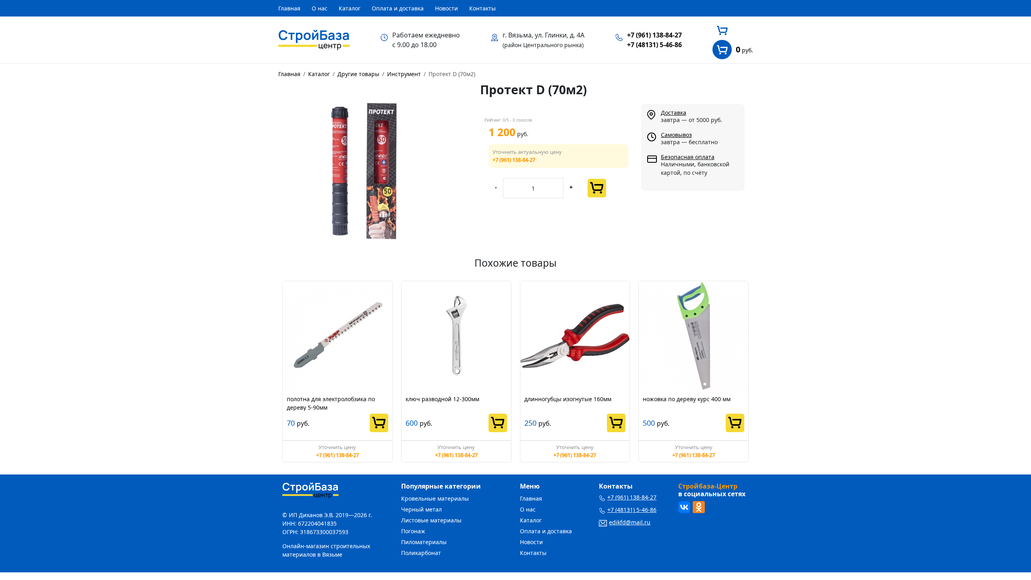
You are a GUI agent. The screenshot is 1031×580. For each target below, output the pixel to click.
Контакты (482, 8)
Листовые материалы (431, 520)
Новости (446, 8)
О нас (319, 8)
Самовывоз (676, 135)
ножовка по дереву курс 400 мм (687, 399)
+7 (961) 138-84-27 (654, 35)
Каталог (349, 8)
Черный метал (421, 509)
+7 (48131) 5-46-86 (654, 44)
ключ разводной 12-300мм (442, 399)
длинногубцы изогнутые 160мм (567, 399)
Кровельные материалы (435, 498)
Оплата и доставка (398, 8)
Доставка (673, 112)
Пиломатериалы (424, 542)
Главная (289, 8)
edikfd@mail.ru (629, 522)
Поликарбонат (421, 553)
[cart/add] (597, 188)
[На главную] (314, 39)
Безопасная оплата (687, 157)
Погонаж (413, 531)
